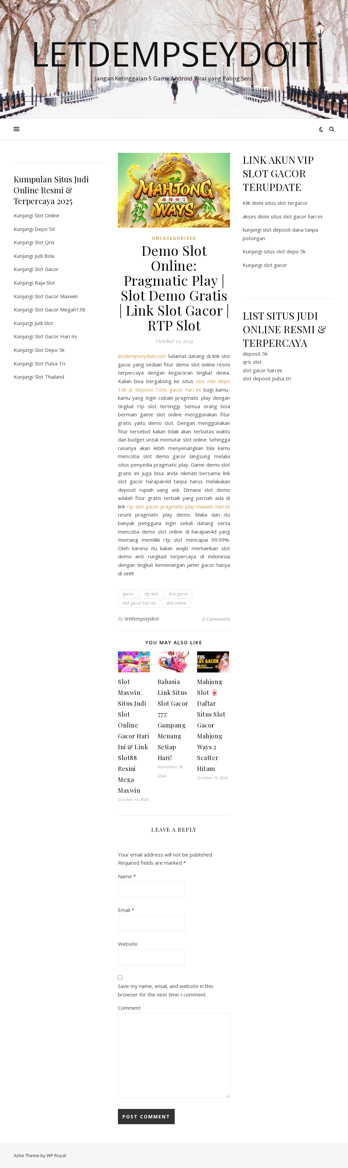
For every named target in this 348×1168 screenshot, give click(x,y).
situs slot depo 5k (285, 251)
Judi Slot (44, 323)
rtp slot (151, 594)
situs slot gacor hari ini (297, 216)
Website (128, 943)
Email (126, 909)
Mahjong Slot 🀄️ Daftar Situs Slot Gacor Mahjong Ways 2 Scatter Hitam (211, 725)
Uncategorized (174, 238)
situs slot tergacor (286, 202)
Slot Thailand (49, 376)
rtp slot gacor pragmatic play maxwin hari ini (178, 506)
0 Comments (216, 618)
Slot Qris (45, 242)
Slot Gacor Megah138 (60, 309)
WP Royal (56, 1155)
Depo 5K (45, 229)
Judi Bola (44, 255)
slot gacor (178, 594)
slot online (176, 603)
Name (127, 876)
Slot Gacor (47, 269)
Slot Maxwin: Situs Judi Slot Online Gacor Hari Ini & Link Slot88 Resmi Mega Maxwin (133, 736)
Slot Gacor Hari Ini (56, 336)
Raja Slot (45, 282)
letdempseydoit (142, 618)
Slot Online (47, 215)
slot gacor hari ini (139, 603)
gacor (128, 594)
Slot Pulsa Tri (50, 363)
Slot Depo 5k (50, 349)
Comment (129, 1007)
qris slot (252, 361)
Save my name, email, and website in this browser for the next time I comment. (165, 990)
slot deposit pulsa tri (267, 378)
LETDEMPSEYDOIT (174, 53)
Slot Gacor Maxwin (56, 296)
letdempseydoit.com (142, 356)
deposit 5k (255, 353)
